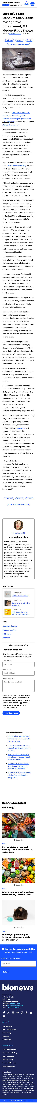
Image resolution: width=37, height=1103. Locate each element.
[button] (26, 3)
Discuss (9, 40)
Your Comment (8, 678)
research (6, 638)
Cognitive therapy (9, 626)
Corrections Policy (9, 1053)
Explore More (7, 1045)
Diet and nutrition (9, 630)
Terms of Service (9, 1063)
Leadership (6, 1033)
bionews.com (15, 1003)
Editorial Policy (8, 1056)
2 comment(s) (17, 645)
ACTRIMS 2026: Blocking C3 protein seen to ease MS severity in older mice (18, 766)
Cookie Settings (8, 1066)
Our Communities (9, 1029)
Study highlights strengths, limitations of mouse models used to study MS (19, 757)
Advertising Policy (9, 1049)
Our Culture (7, 1026)
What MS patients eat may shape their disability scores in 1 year (19, 748)
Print (30, 40)
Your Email (6, 669)
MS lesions (6, 634)
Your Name (6, 661)
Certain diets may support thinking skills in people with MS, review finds (19, 739)
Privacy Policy (7, 1059)
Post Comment (11, 713)
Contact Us (6, 1039)
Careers (5, 1036)
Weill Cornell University (17, 166)
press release (20, 428)
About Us (5, 1022)
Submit (6, 972)
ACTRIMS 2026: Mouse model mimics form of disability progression (19, 775)
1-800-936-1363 (14, 1007)
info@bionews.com (15, 1005)
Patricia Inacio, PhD (15, 33)
